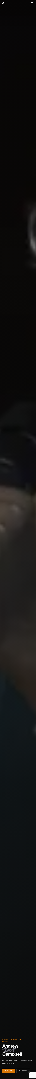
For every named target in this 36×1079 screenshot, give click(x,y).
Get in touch (9, 1071)
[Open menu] (32, 3)
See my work (23, 1071)
